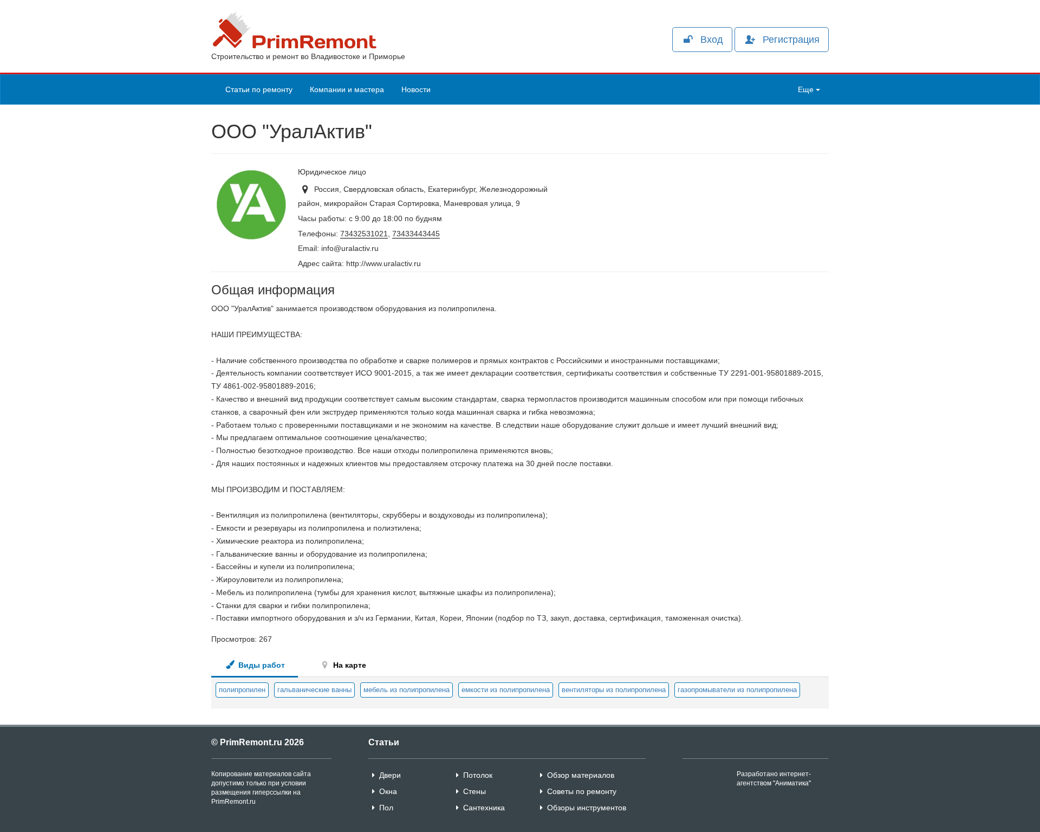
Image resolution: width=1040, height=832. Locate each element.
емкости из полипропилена (505, 690)
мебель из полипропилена (406, 690)
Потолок (477, 775)
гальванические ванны (314, 690)
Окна (388, 791)
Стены (474, 791)
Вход (711, 39)
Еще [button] (807, 89)
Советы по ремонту (581, 791)
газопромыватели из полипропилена (737, 690)
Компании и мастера (347, 89)
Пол (386, 807)
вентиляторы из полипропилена (614, 690)
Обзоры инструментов (586, 807)
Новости (416, 89)
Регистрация (791, 39)
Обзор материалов (580, 775)
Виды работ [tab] (260, 665)
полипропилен (242, 690)
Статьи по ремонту (258, 89)
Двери (390, 775)
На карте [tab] (348, 665)
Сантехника (484, 807)
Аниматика (792, 783)
